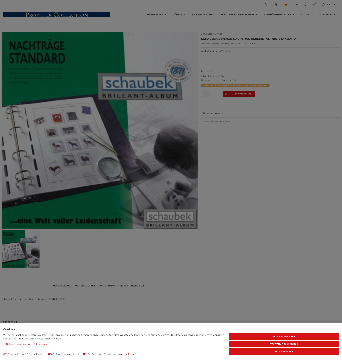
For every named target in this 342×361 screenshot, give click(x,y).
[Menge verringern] (218, 94)
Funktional (109, 354)
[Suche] (305, 5)
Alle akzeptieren (284, 336)
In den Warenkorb (240, 94)
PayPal (91, 354)
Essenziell (13, 354)
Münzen (178, 14)
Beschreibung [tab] (62, 286)
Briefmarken (155, 14)
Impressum (10, 322)
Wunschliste (215, 113)
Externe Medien (35, 354)
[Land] (286, 5)
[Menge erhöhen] (213, 94)
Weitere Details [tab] (85, 286)
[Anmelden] (266, 5)
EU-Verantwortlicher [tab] (113, 286)
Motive (305, 14)
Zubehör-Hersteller (278, 14)
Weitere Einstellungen (131, 354)
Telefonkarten (202, 14)
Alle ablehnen (284, 351)
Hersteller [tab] (138, 286)
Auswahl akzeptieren (284, 344)
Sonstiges (326, 14)
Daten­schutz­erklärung (19, 344)
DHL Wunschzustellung (66, 354)
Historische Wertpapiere (238, 14)
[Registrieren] (276, 5)
